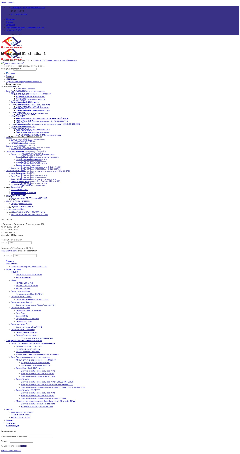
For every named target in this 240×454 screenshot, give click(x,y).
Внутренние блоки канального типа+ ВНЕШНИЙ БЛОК (42, 118)
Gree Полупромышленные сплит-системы (25, 91)
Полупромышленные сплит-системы (24, 136)
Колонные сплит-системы (25, 145)
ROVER (14, 272)
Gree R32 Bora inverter (21, 179)
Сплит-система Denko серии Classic (32, 299)
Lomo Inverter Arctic (20, 181)
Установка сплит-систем (22, 412)
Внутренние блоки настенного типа (34, 183)
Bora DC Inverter (18, 173)
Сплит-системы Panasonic (18, 201)
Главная (10, 261)
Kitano (9, 137)
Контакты (11, 199)
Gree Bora (15, 176)
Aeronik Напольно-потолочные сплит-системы (33, 147)
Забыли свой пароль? (11, 450)
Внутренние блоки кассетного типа (33, 177)
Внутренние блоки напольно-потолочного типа (38, 179)
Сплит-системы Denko (21, 296)
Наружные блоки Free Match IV (30, 96)
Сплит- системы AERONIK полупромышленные (33, 154)
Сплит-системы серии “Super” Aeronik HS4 (36, 305)
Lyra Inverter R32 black (21, 184)
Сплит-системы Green (16, 195)
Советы (10, 420)
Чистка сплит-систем (20, 417)
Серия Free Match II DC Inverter (25, 102)
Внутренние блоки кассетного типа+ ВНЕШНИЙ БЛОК (42, 121)
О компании (12, 263)
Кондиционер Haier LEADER (24, 148)
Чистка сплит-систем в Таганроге (61, 60)
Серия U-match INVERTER (23, 126)
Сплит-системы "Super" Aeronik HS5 (27, 168)
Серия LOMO (17, 187)
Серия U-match (18, 115)
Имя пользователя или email (14, 436)
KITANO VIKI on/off (19, 143)
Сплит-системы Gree (15, 170)
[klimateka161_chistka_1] (12, 63)
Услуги (9, 409)
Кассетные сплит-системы (28, 162)
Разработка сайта (9, 250)
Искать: (4, 242)
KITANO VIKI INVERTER (22, 140)
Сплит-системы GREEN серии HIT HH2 (29, 198)
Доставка (11, 19)
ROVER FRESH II (23, 277)
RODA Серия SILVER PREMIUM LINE (28, 212)
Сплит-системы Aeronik (17, 151)
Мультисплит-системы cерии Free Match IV (31, 151)
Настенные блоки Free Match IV (30, 99)
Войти (23, 446)
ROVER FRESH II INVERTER (25, 88)
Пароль (5, 441)
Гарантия (10, 24)
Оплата (9, 22)
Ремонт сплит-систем (21, 414)
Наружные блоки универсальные (33, 185)
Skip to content (7, 2)
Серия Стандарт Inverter (22, 206)
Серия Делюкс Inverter (21, 203)
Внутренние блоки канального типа (34, 175)
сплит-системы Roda (15, 209)
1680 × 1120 (39, 60)
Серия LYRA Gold (19, 190)
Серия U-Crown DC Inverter (25, 114)
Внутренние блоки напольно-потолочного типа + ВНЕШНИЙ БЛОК (45, 171)
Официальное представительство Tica (25, 27)
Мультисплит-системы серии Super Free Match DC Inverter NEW (38, 181)
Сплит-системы (13, 84)
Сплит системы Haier (15, 146)
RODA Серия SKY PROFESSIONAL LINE (29, 214)
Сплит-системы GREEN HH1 (29, 327)
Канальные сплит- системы (29, 159)
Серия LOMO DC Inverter (27, 318)
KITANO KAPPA (23, 288)
